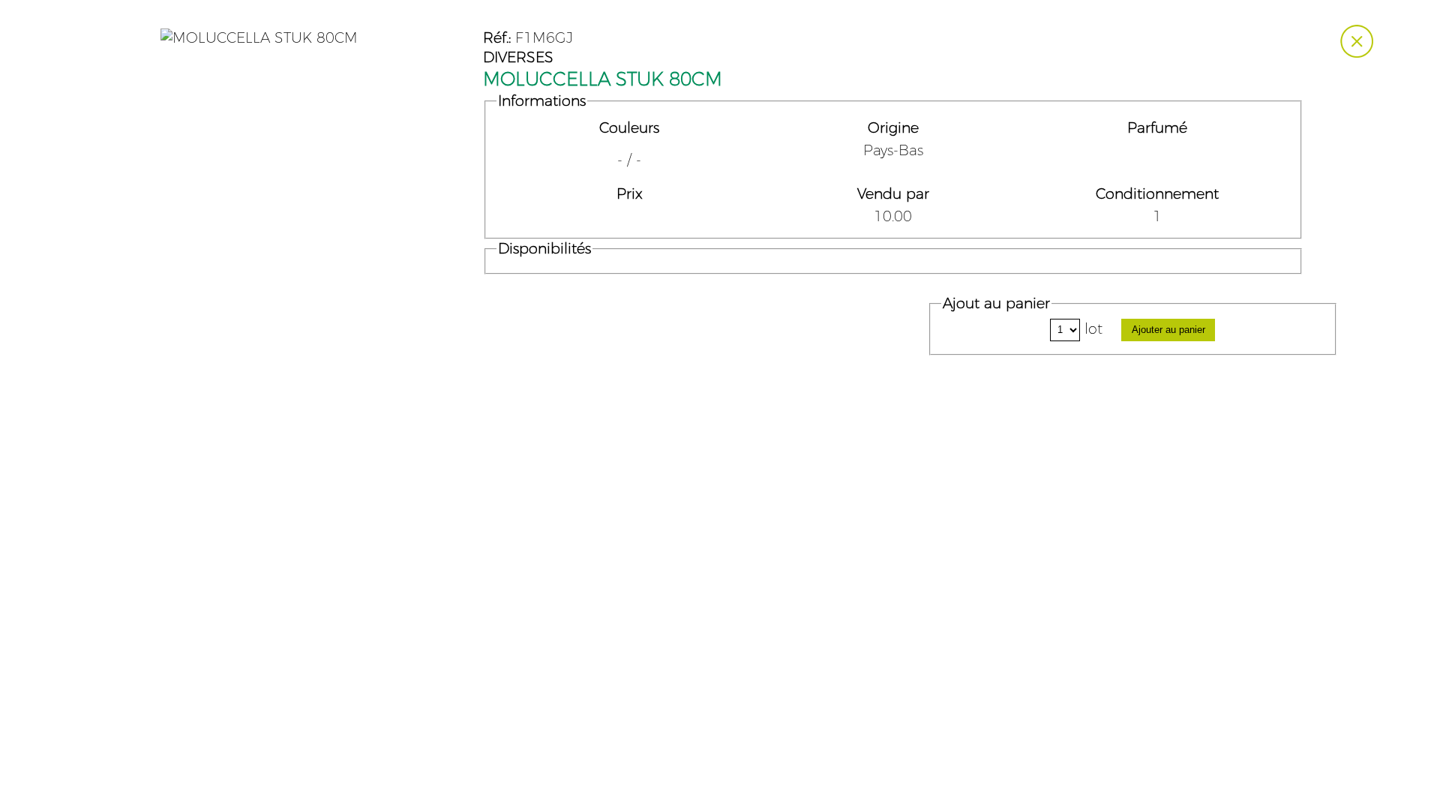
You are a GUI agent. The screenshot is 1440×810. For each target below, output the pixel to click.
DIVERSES (518, 58)
